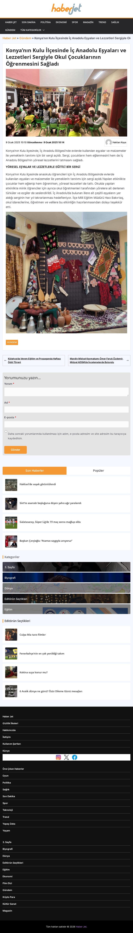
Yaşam (6, 830)
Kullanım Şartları (12, 743)
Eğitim (8, 609)
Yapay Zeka (9, 823)
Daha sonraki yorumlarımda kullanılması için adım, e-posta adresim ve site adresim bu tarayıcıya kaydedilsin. (67, 436)
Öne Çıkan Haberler (13, 768)
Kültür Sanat (9, 903)
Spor (75, 22)
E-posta (10, 417)
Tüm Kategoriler (30, 30)
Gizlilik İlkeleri (10, 723)
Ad (7, 402)
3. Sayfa (10, 567)
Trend (102, 22)
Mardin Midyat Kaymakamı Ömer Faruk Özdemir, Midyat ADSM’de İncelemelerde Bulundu (96, 360)
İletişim (7, 737)
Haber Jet (11, 22)
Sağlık (115, 22)
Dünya (9, 588)
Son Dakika (28, 22)
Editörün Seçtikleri (16, 598)
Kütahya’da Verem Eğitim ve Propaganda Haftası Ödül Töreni (34, 360)
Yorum (9, 383)
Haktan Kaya (119, 142)
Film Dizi (7, 883)
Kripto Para (9, 897)
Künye (6, 750)
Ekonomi (61, 22)
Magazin (88, 22)
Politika (46, 22)
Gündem (10, 30)
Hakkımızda (9, 730)
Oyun (6, 775)
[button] (43, 30)
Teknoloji (8, 810)
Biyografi (10, 577)
